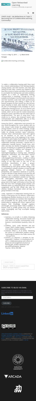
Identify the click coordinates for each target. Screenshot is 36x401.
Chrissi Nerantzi (6, 337)
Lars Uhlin (18, 337)
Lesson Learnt (8, 262)
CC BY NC (25, 340)
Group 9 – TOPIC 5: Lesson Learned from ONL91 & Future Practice (16, 266)
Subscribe (6, 303)
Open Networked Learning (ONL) (11, 334)
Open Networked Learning (19, 3)
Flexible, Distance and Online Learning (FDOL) (15, 335)
